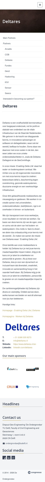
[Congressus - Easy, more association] (34, 472)
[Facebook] (4, 457)
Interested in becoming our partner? (18, 98)
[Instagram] (13, 457)
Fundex (8, 65)
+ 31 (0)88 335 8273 (22, 337)
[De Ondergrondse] (8, 5)
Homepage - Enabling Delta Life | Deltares (21, 310)
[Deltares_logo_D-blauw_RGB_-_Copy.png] (22, 327)
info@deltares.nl (20, 340)
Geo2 (7, 71)
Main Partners (9, 37)
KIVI (7, 82)
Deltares (8, 60)
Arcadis (8, 48)
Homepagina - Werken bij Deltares (17, 316)
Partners (6, 43)
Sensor (8, 87)
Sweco (8, 93)
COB (7, 54)
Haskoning (9, 76)
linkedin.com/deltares (22, 347)
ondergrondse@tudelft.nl (17, 443)
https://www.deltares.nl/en (24, 344)
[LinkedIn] (8, 457)
